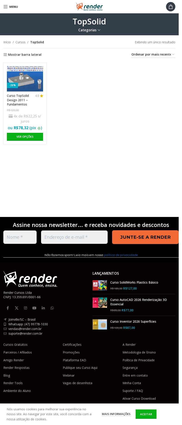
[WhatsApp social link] (52, 308)
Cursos (21, 42)
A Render (129, 344)
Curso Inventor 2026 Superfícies (133, 321)
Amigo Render (13, 360)
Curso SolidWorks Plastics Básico (134, 282)
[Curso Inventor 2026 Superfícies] (100, 324)
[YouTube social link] (34, 308)
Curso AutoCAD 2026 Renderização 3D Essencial (138, 302)
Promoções (71, 352)
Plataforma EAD (74, 360)
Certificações (72, 344)
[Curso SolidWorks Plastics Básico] (100, 285)
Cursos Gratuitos (15, 344)
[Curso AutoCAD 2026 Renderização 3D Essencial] (100, 305)
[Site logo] (89, 6)
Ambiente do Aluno (17, 391)
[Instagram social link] (25, 308)
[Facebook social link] (7, 308)
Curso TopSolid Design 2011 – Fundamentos (18, 99)
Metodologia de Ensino (139, 352)
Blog (6, 375)
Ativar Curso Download (139, 398)
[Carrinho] (171, 6)
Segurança (130, 367)
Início (7, 42)
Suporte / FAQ (133, 391)
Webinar (69, 375)
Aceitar (146, 414)
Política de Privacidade (139, 360)
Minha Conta (132, 383)
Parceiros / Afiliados (17, 352)
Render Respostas (16, 367)
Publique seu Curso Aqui (80, 367)
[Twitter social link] (16, 308)
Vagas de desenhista (77, 383)
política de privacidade (121, 255)
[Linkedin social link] (43, 308)
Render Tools (13, 383)
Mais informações (116, 414)
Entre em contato (135, 375)
